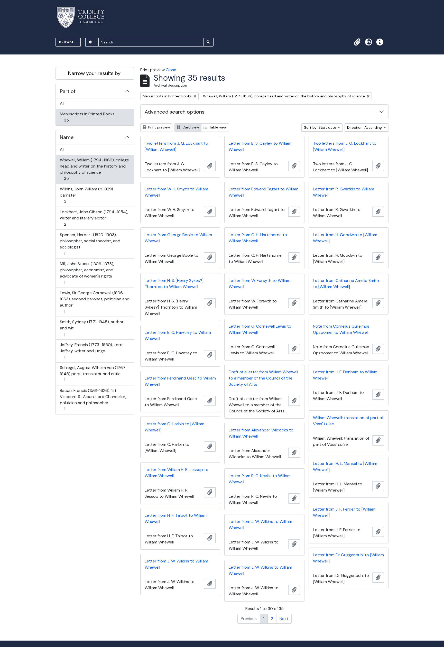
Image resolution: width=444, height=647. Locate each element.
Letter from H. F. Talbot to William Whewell (176, 518)
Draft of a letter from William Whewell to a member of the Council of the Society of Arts (263, 378)
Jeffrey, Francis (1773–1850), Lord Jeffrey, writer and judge (91, 351)
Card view (190, 127)
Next (284, 618)
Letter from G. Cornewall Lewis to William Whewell (260, 329)
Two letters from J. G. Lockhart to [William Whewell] (176, 146)
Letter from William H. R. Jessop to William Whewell (176, 472)
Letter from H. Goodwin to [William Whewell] (345, 238)
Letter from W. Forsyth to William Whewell (259, 283)
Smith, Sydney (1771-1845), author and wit (92, 328)
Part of (68, 91)
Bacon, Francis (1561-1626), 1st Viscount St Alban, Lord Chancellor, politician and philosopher (93, 399)
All (62, 103)
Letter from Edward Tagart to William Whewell (263, 192)
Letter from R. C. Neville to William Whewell (260, 479)
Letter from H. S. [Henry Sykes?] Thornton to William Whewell (174, 283)
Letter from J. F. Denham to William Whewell (345, 375)
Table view (217, 127)
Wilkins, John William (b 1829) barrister (86, 195)
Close (171, 69)
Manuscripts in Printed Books (87, 117)
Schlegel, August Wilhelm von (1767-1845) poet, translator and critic (93, 374)
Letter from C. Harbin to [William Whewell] (174, 427)
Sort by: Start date (320, 127)
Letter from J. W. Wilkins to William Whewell (260, 524)
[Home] (84, 18)
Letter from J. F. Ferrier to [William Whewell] (344, 512)
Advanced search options (175, 111)
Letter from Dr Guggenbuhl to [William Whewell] (348, 558)
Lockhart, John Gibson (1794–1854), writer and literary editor (94, 218)
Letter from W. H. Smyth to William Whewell (176, 192)
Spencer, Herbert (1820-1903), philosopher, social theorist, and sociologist (90, 244)
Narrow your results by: (95, 73)
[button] (357, 42)
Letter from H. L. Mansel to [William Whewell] (345, 466)
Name (67, 137)
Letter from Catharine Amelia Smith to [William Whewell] (346, 283)
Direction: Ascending (365, 127)
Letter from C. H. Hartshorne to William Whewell (258, 238)
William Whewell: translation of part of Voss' (348, 421)
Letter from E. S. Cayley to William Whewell (260, 146)
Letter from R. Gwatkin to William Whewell (343, 192)
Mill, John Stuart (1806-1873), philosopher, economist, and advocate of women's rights (87, 273)
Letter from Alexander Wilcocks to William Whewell (261, 433)
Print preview (158, 127)
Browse (67, 42)
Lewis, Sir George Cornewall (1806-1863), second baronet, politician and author (95, 302)
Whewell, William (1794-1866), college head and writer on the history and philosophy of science (94, 169)
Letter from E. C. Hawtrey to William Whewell (178, 335)
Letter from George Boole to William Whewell (178, 238)
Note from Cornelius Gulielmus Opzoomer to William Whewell (341, 329)
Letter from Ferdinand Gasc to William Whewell (180, 381)
